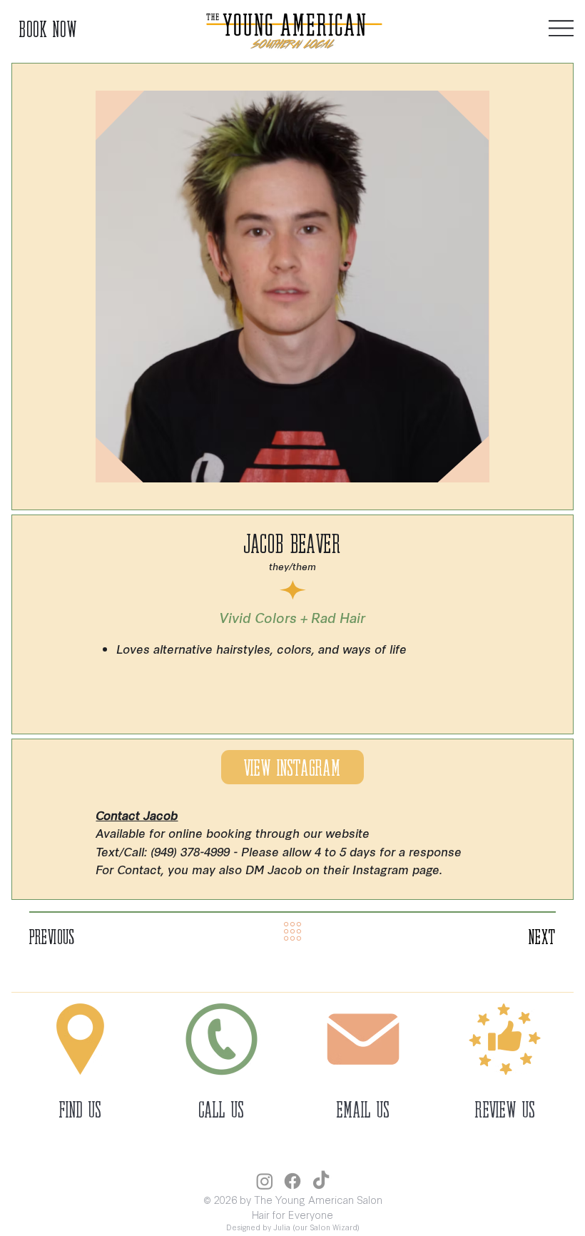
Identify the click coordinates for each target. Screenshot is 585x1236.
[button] (504, 1039)
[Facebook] (292, 1181)
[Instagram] (264, 1181)
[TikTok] (321, 1181)
